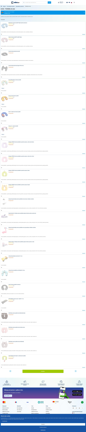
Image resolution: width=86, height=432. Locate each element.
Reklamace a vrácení (5, 411)
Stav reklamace (19, 409)
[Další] (75, 371)
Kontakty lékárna (34, 409)
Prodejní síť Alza (5, 413)
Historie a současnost (35, 413)
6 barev (3, 88)
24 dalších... (43, 371)
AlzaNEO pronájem (49, 409)
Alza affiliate (48, 413)
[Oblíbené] (69, 2)
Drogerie (4, 6)
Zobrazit (83, 34)
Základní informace (34, 411)
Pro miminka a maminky (11, 6)
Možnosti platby (5, 409)
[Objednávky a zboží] (67, 2)
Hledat (49, 2)
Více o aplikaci (7, 395)
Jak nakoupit (19, 411)
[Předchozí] (10, 371)
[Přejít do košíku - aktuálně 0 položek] (74, 2)
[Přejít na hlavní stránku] (15, 2)
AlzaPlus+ (47, 411)
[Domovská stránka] (1, 6)
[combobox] (35, 2)
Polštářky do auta (28, 6)
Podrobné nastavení (43, 427)
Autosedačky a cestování (20, 6)
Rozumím (43, 424)
